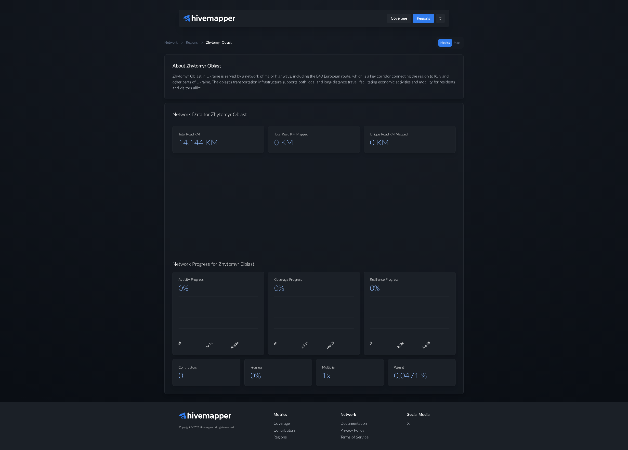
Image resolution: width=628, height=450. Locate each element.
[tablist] (450, 43)
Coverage (399, 18)
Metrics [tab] (445, 42)
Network (171, 42)
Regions (423, 18)
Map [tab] (457, 42)
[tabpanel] (314, 228)
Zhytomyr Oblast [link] (219, 42)
